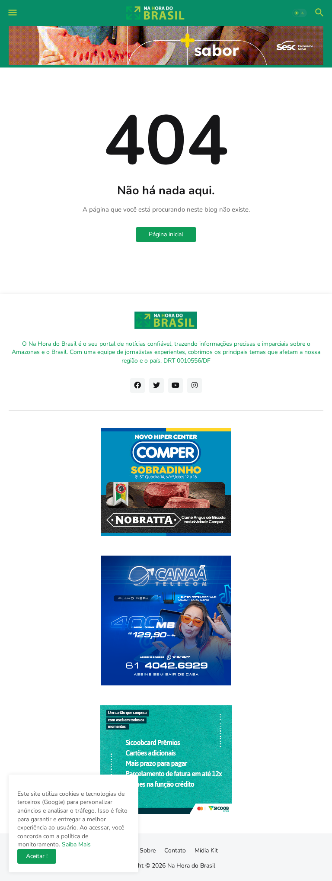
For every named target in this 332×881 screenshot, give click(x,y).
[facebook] (137, 385)
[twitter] (156, 385)
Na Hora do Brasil (191, 866)
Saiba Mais (75, 844)
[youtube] (175, 385)
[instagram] (194, 385)
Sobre (148, 850)
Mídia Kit (206, 850)
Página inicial (166, 234)
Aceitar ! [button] (37, 856)
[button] (12, 13)
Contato (175, 850)
